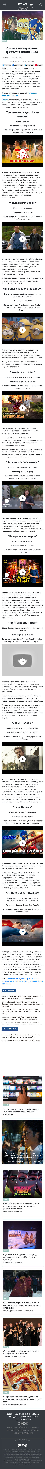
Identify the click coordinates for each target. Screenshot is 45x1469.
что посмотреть (22, 981)
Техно (35, 1417)
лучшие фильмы (13, 979)
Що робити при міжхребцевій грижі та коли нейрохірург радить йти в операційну (21, 1036)
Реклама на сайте (15, 1427)
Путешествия (25, 1417)
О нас (26, 1427)
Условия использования (18, 1430)
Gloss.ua (5, 100)
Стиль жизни (24, 1414)
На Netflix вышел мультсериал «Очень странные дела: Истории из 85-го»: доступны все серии (21, 1011)
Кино (4, 41)
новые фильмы (8, 981)
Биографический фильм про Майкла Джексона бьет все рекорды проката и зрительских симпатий (22, 1004)
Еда (16, 1414)
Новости (9, 1414)
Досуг (15, 1417)
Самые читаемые (10, 1029)
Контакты (35, 1427)
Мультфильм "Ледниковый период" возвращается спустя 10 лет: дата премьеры (19, 1018)
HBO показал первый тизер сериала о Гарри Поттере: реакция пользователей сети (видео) (22, 1024)
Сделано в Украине (23, 1419)
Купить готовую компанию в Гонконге (21, 1040)
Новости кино (8, 991)
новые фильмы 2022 (29, 979)
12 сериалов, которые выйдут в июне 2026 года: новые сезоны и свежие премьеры (22, 997)
